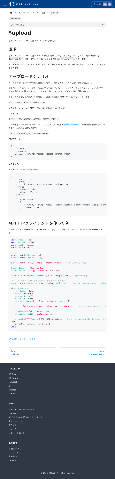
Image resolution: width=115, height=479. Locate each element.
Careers (12, 460)
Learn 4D (13, 413)
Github (12, 393)
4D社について (15, 448)
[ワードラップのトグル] (98, 176)
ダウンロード (14, 425)
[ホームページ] (11, 13)
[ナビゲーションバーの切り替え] (5, 4)
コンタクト (13, 452)
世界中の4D (14, 456)
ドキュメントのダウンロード (21, 409)
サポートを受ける (16, 433)
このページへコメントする (23, 338)
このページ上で (17, 24)
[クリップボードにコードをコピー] (103, 146)
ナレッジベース (15, 421)
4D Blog (12, 374)
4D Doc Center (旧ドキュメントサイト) (26, 417)
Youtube (12, 389)
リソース (12, 429)
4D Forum (13, 378)
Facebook (13, 382)
